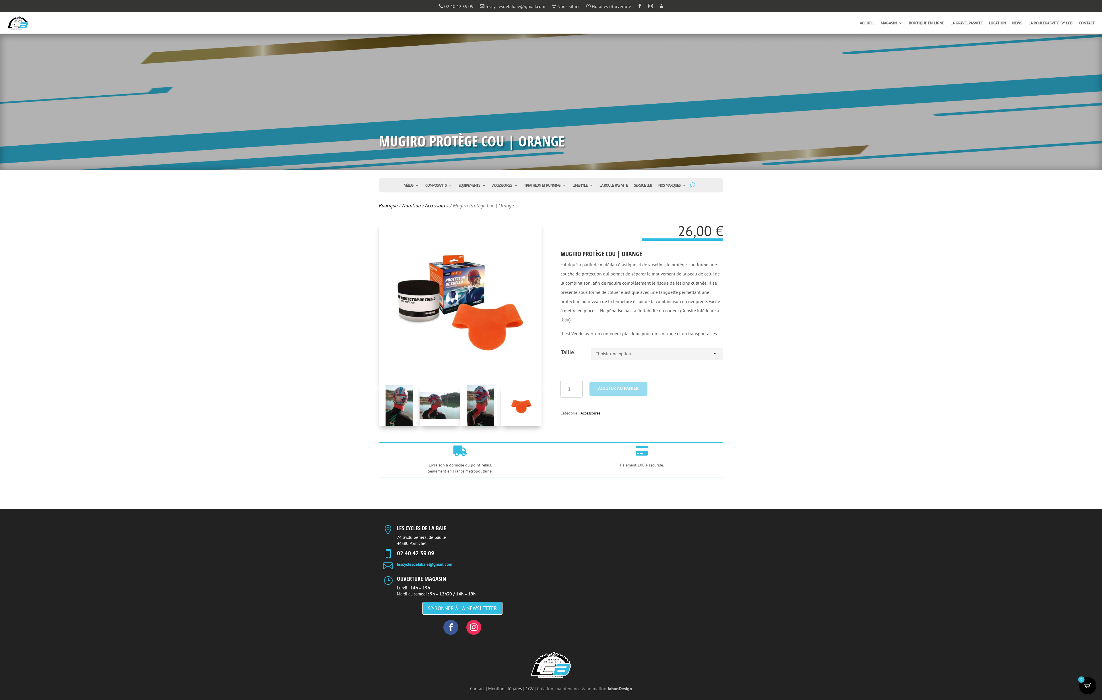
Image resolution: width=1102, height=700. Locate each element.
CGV (529, 688)
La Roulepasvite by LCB (1050, 23)
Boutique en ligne (926, 23)
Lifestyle (580, 185)
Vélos (408, 185)
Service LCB (643, 185)
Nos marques (669, 185)
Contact (1087, 23)
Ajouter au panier (618, 388)
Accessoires (502, 185)
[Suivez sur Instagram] (473, 627)
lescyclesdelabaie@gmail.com (512, 6)
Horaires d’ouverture (608, 6)
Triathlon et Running (542, 185)
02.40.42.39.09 (456, 6)
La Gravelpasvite (966, 23)
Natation (411, 205)
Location (997, 23)
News (1017, 23)
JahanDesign (620, 688)
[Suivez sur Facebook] (450, 627)
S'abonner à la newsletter (462, 608)
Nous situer (566, 6)
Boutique (388, 205)
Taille (567, 352)
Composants (436, 185)
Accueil (867, 23)
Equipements (469, 185)
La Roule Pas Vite (613, 185)
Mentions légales (505, 688)
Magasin (889, 23)
